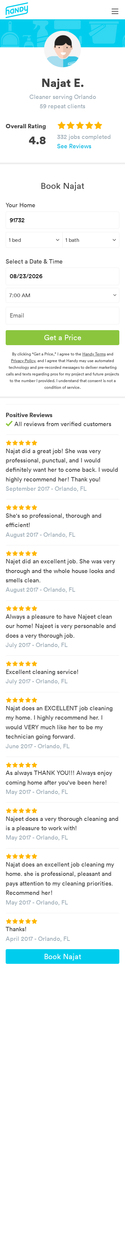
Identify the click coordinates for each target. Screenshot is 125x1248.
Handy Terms (94, 354)
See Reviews (74, 146)
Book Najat (62, 956)
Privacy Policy (23, 360)
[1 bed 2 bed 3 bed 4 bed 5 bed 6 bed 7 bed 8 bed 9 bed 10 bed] (34, 240)
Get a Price (62, 337)
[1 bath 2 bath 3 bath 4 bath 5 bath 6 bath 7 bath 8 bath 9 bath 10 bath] (90, 240)
